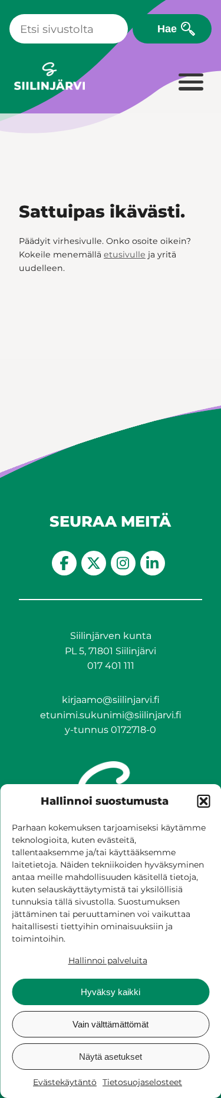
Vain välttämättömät (110, 1024)
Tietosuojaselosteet (142, 1082)
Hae (167, 28)
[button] (203, 801)
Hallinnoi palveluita (107, 960)
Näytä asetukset (110, 1057)
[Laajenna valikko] (190, 83)
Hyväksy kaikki (110, 992)
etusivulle (125, 254)
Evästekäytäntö (65, 1082)
